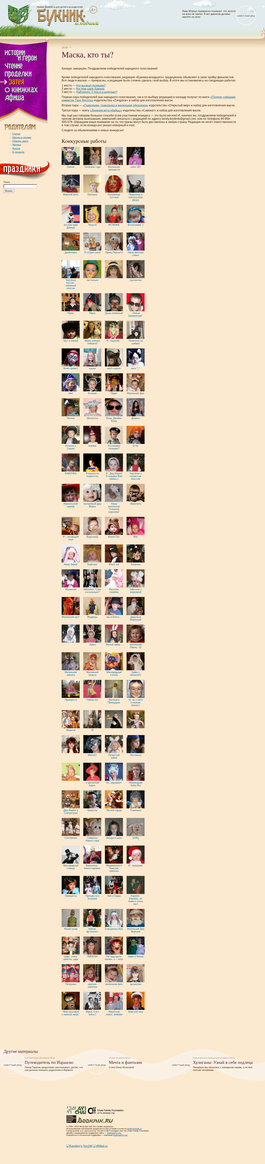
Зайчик (70, 167)
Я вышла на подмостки (92, 474)
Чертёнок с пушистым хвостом (136, 476)
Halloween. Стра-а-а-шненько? (96, 92)
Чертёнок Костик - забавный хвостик (71, 284)
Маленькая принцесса (114, 168)
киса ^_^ (135, 368)
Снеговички (71, 838)
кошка (92, 368)
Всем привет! (70, 368)
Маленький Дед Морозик (135, 930)
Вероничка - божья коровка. (92, 867)
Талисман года (92, 167)
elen (71, 393)
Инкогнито (135, 503)
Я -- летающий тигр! (71, 538)
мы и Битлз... (114, 617)
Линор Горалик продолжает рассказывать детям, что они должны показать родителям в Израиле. (54, 1068)
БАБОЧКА (70, 473)
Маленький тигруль (92, 673)
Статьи (16, 133)
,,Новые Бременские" (136, 314)
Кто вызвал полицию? (91, 85)
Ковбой (92, 445)
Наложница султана (114, 196)
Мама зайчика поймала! (92, 342)
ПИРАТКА (92, 956)
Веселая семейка (114, 590)
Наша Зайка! (71, 564)
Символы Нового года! (92, 839)
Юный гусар (70, 929)
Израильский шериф (71, 505)
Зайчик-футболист (92, 930)
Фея (135, 536)
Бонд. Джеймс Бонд (114, 419)
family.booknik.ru (134, 1129)
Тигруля (92, 224)
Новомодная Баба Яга (135, 784)
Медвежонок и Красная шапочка (114, 868)
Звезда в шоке (114, 838)
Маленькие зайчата (71, 673)
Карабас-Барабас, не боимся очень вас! (135, 899)
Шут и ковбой (70, 340)
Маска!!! (92, 755)
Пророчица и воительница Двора (136, 197)
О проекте (18, 152)
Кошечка (135, 564)
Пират (70, 313)
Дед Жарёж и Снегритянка (70, 811)
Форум (16, 148)
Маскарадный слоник (114, 673)
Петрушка (70, 984)
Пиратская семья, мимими (114, 1013)
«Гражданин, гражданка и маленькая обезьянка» (115, 105)
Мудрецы (92, 617)
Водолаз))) (92, 536)
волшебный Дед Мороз (92, 505)
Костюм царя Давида (90, 88)
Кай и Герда (113, 895)
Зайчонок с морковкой (136, 590)
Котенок (92, 393)
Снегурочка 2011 (114, 929)
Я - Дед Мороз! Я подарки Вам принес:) (114, 476)
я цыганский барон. (92, 784)
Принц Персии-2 (114, 252)
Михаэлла (92, 418)
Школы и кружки (21, 137)
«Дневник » (106, 110)
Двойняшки (71, 252)
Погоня (70, 418)
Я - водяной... (114, 340)
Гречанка (92, 194)
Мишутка (92, 810)
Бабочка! (92, 564)
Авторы (16, 144)
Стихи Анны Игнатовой (121, 1067)
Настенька (135, 755)
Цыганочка (136, 280)
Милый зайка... (114, 644)
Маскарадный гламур (70, 867)
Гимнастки (92, 699)
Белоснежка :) (135, 224)
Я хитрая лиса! (92, 252)
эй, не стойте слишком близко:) (135, 702)
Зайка (92, 644)
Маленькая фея (135, 393)
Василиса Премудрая (114, 701)
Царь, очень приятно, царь (70, 958)
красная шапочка (92, 985)
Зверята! (71, 730)
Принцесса (71, 699)
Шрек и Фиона (135, 956)
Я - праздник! (135, 865)
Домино (135, 418)
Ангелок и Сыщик (70, 447)
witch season (114, 368)
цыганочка (135, 984)
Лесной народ (114, 810)
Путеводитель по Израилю (49, 1062)
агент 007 (136, 167)
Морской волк (70, 194)
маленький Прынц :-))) (136, 646)
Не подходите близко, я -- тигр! (114, 958)
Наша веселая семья (135, 254)
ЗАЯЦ (135, 838)
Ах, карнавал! (114, 782)
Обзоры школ (20, 141)
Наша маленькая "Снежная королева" (114, 507)
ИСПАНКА (114, 224)
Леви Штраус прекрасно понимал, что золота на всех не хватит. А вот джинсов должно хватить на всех (209, 14)
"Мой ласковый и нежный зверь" (71, 1013)
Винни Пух (114, 536)
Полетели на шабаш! (136, 342)
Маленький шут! (71, 617)
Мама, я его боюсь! (92, 1013)
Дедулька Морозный (135, 618)
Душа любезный (114, 313)
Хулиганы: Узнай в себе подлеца (223, 1062)
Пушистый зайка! (114, 756)
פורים (135, 445)
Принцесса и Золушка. (92, 897)
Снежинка (135, 810)
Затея (65, 47)
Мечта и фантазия (125, 1062)
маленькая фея (113, 984)
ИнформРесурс (114, 1133)
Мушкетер (70, 589)
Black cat (114, 564)
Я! (92, 730)
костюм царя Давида (71, 226)
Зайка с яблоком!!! (135, 673)
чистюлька (92, 280)
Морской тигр (135, 1011)
